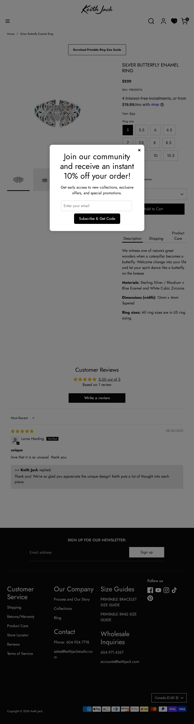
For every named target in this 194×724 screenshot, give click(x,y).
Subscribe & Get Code (97, 218)
